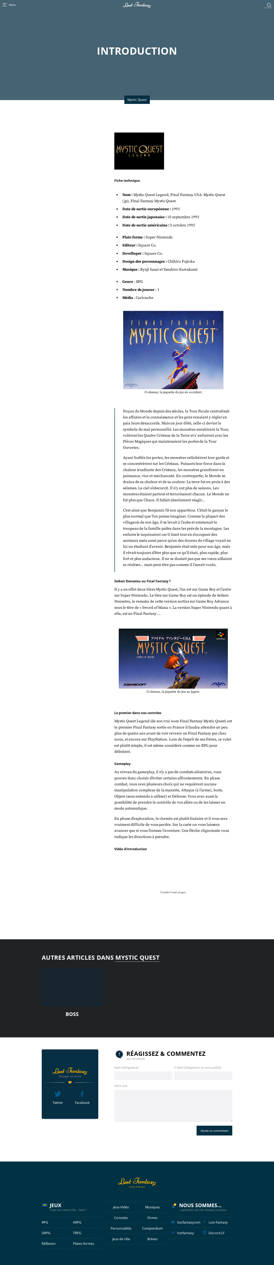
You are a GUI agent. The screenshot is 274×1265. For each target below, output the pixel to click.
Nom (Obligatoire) (126, 1067)
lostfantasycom (188, 1222)
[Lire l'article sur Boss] (72, 987)
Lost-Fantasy (218, 1222)
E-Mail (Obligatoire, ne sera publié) (197, 1067)
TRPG (77, 1233)
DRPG (46, 1233)
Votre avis (120, 1086)
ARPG (77, 1222)
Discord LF (216, 1233)
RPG (45, 1222)
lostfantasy (185, 1233)
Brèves (152, 1239)
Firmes (152, 1218)
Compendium (152, 1228)
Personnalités (121, 1228)
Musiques (152, 1207)
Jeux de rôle (121, 1239)
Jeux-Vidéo (121, 1207)
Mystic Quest (137, 99)
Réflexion (49, 1243)
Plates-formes (83, 1243)
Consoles (121, 1218)
